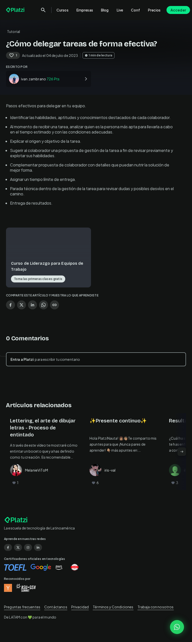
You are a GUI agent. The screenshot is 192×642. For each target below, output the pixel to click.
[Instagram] (28, 547)
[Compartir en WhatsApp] (43, 304)
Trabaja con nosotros (156, 607)
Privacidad (80, 607)
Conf (135, 10)
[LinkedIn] (38, 547)
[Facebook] (8, 547)
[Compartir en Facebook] (10, 304)
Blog (105, 10)
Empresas (84, 10)
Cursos (62, 10)
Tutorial (13, 31)
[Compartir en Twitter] (21, 304)
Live (120, 10)
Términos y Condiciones (113, 607)
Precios (154, 10)
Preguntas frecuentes (22, 607)
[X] (18, 547)
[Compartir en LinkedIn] (32, 304)
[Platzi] (16, 10)
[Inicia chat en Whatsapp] (177, 627)
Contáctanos (55, 607)
